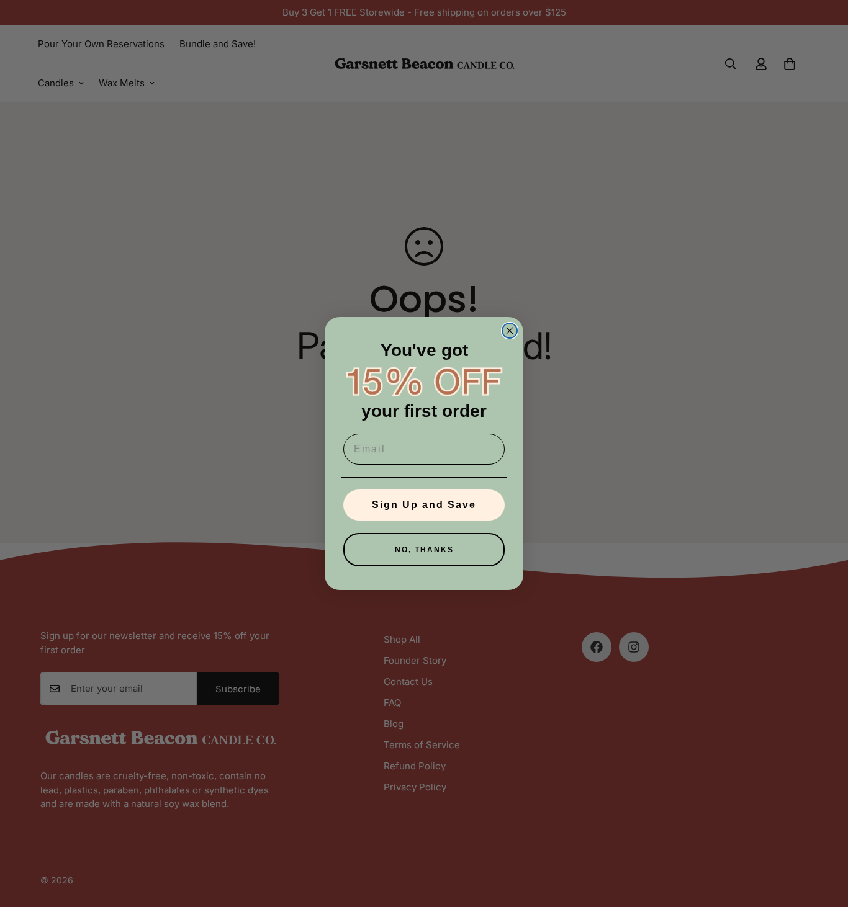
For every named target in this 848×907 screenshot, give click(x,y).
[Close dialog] (509, 330)
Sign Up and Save (424, 504)
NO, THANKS (424, 549)
